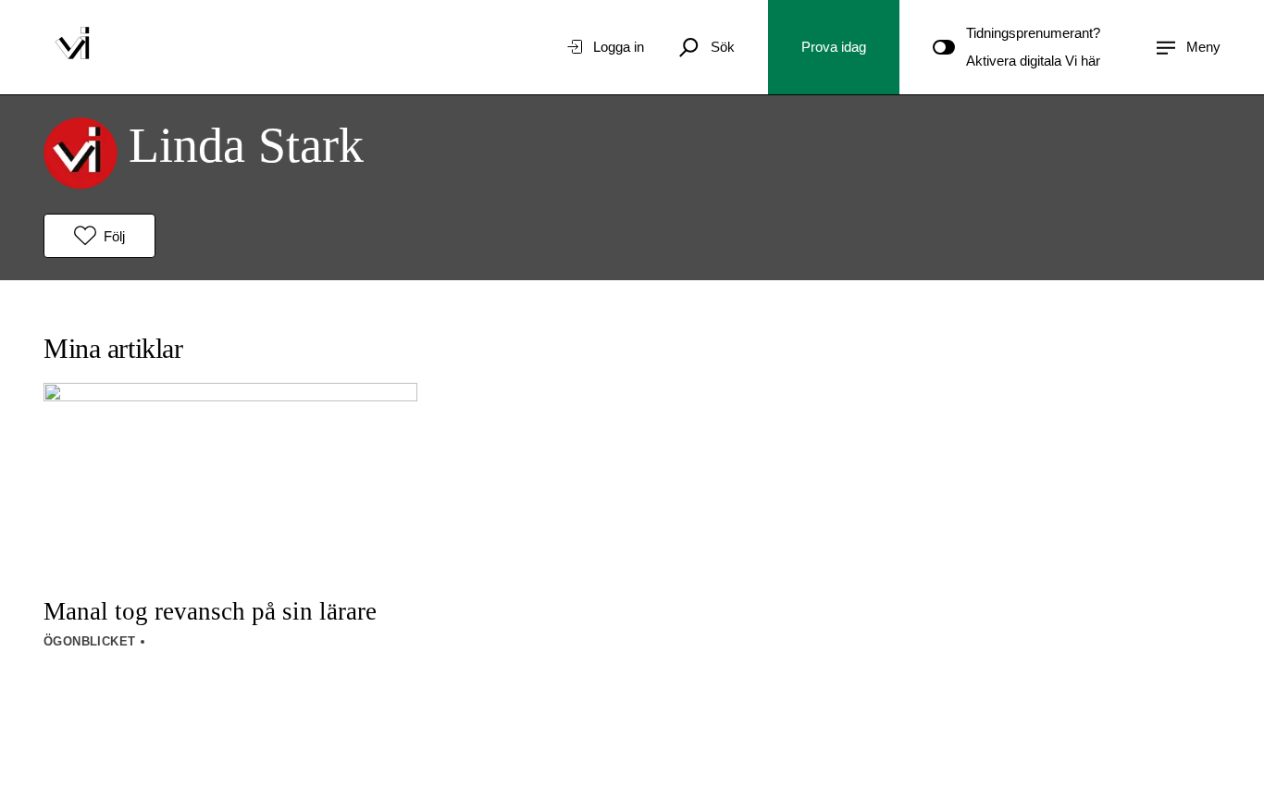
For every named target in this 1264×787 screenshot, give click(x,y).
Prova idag (833, 47)
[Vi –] (72, 47)
